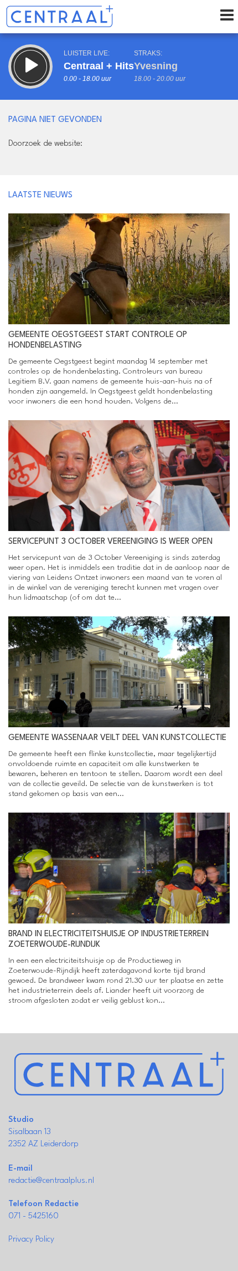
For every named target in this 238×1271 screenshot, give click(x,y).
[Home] (59, 16)
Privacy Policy (31, 1240)
